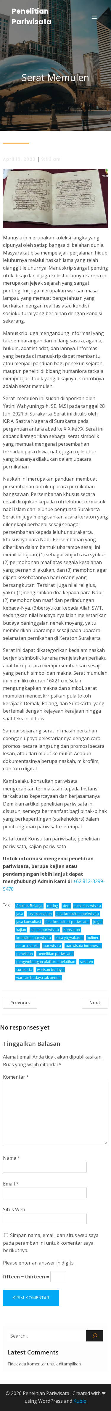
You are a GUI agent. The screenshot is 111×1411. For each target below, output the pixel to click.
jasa (19, 913)
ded (66, 905)
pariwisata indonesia (83, 945)
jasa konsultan (40, 913)
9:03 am (51, 159)
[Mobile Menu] (94, 17)
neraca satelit (27, 945)
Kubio (79, 1401)
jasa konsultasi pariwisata (67, 921)
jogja (97, 921)
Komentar (16, 1077)
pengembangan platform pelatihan (45, 961)
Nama (11, 1158)
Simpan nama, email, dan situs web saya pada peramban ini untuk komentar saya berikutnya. (51, 1243)
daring (52, 905)
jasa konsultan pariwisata (78, 913)
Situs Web (14, 1209)
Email (11, 1183)
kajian (21, 929)
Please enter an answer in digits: (39, 1262)
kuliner (93, 937)
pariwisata (52, 945)
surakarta (24, 969)
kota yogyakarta (69, 937)
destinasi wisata (87, 905)
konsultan (72, 929)
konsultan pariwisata (33, 937)
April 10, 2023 (19, 159)
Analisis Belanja (29, 905)
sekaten (86, 961)
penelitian (24, 953)
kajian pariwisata (45, 929)
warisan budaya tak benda (38, 977)
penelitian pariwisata (55, 953)
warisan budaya (50, 969)
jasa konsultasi (28, 921)
